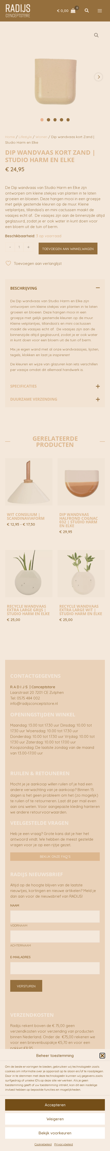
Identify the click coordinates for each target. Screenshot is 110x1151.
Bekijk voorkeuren (55, 1133)
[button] (102, 1055)
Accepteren (55, 1104)
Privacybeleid (63, 1144)
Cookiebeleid (43, 1144)
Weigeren (55, 1118)
